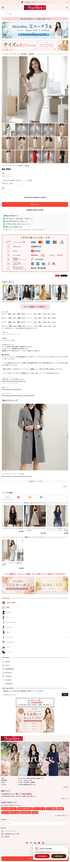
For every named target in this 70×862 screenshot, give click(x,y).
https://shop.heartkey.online (11, 389)
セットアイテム (11, 622)
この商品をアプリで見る (35, 481)
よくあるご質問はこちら (14, 226)
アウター (9, 612)
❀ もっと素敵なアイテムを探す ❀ (35, 307)
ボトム (8, 632)
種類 (3, 173)
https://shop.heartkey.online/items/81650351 (17, 476)
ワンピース (9, 637)
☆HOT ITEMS (10, 602)
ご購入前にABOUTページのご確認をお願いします (35, 19)
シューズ (9, 652)
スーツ (8, 617)
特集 (7, 607)
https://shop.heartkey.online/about (14, 381)
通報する (65, 486)
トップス (9, 627)
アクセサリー (10, 642)
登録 (65, 694)
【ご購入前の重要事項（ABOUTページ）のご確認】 (17, 180)
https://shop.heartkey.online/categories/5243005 (18, 395)
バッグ (8, 647)
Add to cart (35, 204)
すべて (7, 497)
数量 (3, 188)
